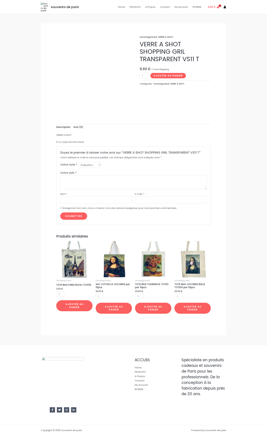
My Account (181, 7)
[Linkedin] (73, 409)
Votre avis (68, 173)
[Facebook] (52, 409)
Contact (165, 7)
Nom (63, 194)
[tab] (63, 127)
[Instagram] (66, 409)
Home (121, 7)
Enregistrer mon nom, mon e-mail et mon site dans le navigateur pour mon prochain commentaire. (120, 208)
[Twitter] (59, 409)
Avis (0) (78, 127)
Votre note (68, 164)
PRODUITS (135, 7)
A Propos (150, 7)
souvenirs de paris (65, 7)
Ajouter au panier (168, 75)
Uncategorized (148, 37)
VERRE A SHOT (165, 37)
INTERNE (197, 7)
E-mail (139, 194)
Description (63, 127)
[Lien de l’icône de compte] (224, 7)
